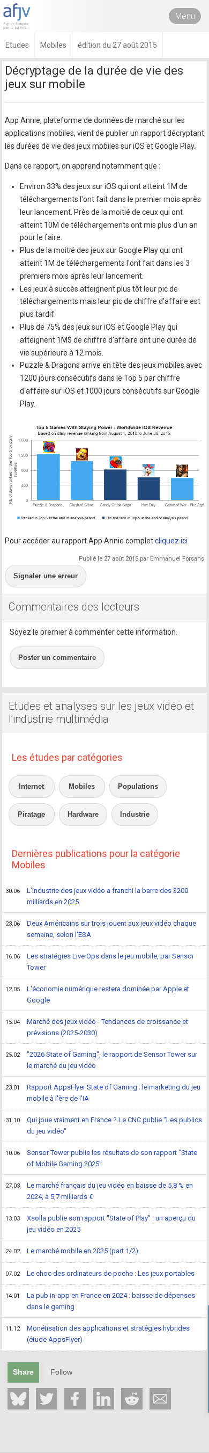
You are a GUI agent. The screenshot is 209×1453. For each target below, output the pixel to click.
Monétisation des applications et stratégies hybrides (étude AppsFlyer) (97, 1333)
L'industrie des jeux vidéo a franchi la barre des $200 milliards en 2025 (96, 896)
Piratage (31, 814)
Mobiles (82, 786)
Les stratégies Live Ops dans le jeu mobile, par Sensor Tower (99, 961)
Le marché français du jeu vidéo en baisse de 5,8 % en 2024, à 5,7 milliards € (99, 1191)
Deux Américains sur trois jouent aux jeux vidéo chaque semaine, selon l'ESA (100, 929)
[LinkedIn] (103, 1399)
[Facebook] (75, 1399)
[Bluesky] (18, 1399)
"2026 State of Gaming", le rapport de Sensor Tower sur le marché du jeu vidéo (101, 1060)
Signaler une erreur (45, 576)
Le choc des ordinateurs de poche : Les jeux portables (100, 1273)
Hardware (83, 814)
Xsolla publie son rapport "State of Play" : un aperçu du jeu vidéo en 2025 (100, 1223)
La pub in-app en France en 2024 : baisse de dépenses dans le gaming (100, 1301)
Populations (138, 786)
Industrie (135, 814)
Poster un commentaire (57, 657)
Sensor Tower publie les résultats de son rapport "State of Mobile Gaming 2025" (101, 1158)
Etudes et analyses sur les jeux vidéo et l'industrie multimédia (101, 712)
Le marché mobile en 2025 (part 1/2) (71, 1251)
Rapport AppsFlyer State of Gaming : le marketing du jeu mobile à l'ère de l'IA (102, 1092)
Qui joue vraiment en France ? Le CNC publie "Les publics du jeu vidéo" (103, 1125)
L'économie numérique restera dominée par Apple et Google (97, 994)
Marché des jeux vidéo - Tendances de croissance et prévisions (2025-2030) (96, 1027)
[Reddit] (132, 1399)
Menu (185, 16)
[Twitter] (46, 1399)
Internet (31, 786)
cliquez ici (171, 540)
